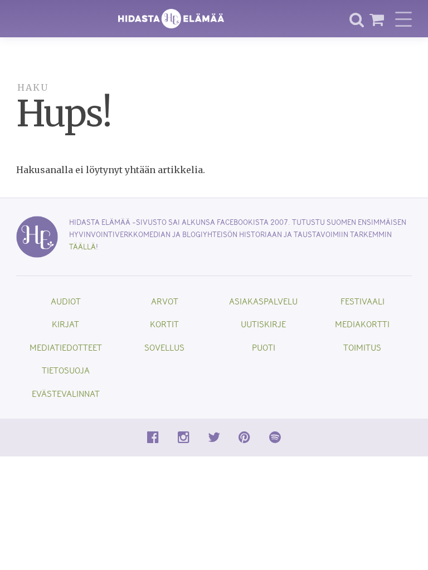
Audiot (66, 301)
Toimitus (362, 347)
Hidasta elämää (171, 18)
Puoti (263, 347)
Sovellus (164, 347)
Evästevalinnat (66, 393)
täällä (82, 246)
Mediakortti (362, 324)
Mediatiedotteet (66, 347)
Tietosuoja (66, 370)
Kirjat (65, 324)
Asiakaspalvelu (263, 301)
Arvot (164, 301)
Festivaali (363, 301)
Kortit (164, 324)
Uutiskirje (263, 324)
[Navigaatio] (403, 19)
